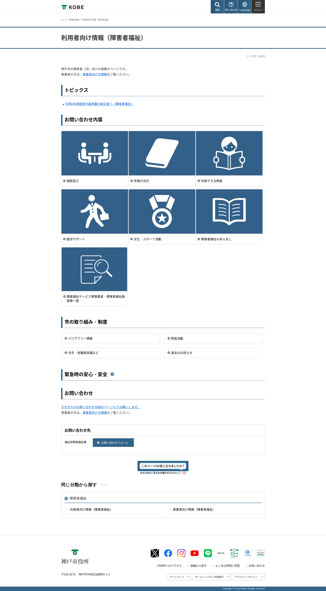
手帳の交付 (141, 180)
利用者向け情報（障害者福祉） (91, 509)
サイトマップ (177, 576)
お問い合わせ (257, 565)
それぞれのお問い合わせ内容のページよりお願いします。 (101, 407)
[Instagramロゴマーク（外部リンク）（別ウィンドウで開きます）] (181, 553)
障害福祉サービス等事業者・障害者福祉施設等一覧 (96, 298)
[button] (217, 6)
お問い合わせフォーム (114, 443)
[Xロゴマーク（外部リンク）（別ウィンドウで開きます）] (155, 553)
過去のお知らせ (181, 352)
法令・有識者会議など (83, 352)
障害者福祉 (74, 19)
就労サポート (76, 239)
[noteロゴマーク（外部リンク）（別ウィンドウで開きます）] (221, 553)
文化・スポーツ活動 (147, 239)
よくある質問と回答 (227, 565)
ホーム (64, 19)
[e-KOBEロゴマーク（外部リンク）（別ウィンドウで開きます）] (247, 553)
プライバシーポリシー (246, 576)
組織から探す (199, 565)
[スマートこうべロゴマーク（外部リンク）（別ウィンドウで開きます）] (234, 553)
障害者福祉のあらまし (216, 239)
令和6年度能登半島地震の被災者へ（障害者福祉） (99, 104)
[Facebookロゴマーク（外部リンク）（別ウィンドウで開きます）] (168, 553)
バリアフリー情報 (80, 338)
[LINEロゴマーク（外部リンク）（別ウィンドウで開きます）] (208, 553)
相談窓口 (73, 180)
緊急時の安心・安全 (86, 374)
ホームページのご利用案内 (209, 576)
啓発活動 (177, 338)
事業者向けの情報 (95, 74)
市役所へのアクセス (169, 565)
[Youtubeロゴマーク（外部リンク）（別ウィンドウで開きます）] (195, 553)
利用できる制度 (211, 180)
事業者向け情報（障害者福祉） (194, 509)
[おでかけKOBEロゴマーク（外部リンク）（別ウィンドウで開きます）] (261, 553)
